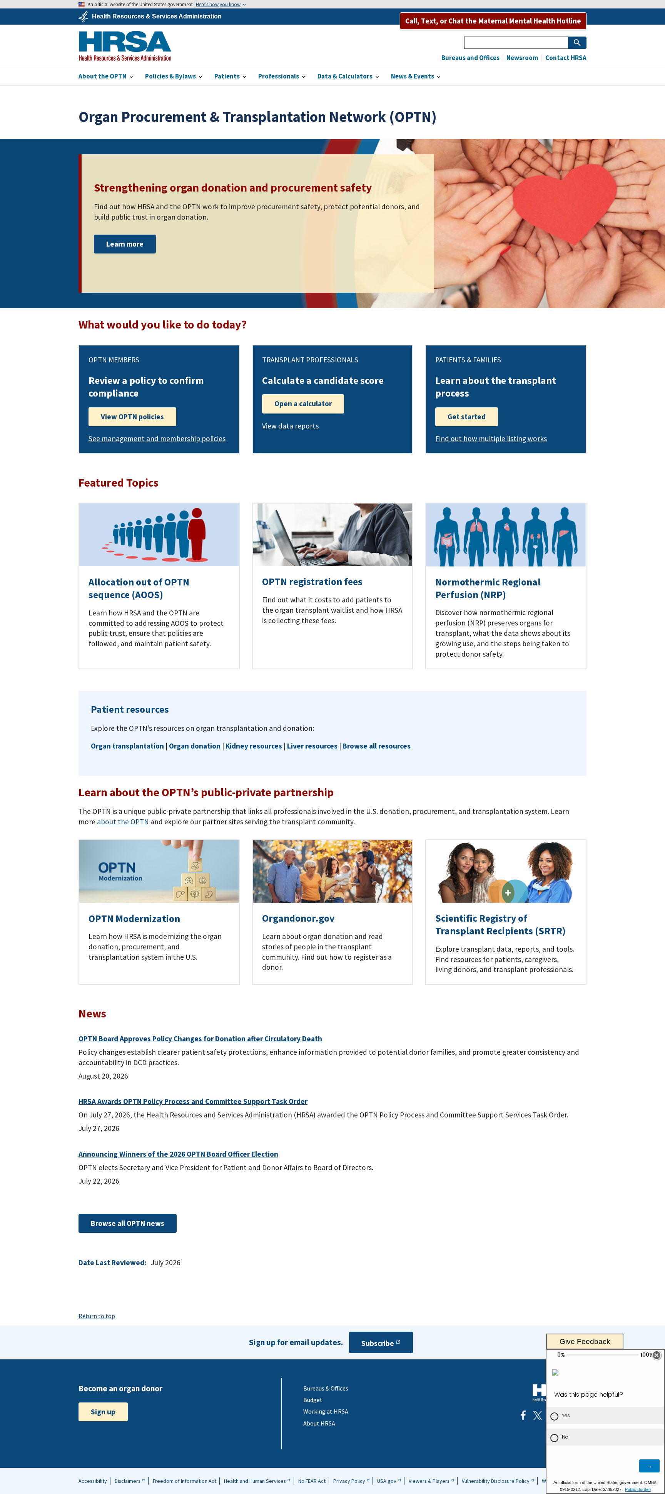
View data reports (290, 425)
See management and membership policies (157, 438)
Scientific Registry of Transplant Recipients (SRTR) (500, 924)
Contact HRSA (565, 58)
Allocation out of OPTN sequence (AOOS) (139, 588)
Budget (312, 1400)
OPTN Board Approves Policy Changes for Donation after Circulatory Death (200, 1038)
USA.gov (386, 1480)
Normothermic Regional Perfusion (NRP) (488, 588)
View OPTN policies (132, 416)
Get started (467, 416)
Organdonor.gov (298, 918)
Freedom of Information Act (184, 1480)
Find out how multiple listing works (491, 438)
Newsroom (521, 58)
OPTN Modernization (134, 918)
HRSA (125, 46)
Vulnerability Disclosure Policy (496, 1480)
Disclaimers (127, 1480)
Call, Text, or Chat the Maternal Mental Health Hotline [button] (493, 20)
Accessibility (93, 1480)
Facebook (523, 1416)
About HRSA (319, 1423)
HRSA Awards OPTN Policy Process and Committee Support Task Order (193, 1101)
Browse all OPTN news (127, 1223)
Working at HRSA (325, 1411)
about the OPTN (123, 821)
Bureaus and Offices (470, 58)
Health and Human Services (255, 1480)
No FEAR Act (312, 1480)
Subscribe (377, 1343)
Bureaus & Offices (325, 1388)
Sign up (103, 1411)
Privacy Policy (349, 1480)
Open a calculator (303, 403)
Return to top (97, 1316)
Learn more (125, 243)
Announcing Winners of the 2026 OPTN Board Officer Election (178, 1154)
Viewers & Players (429, 1480)
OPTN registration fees (312, 581)
